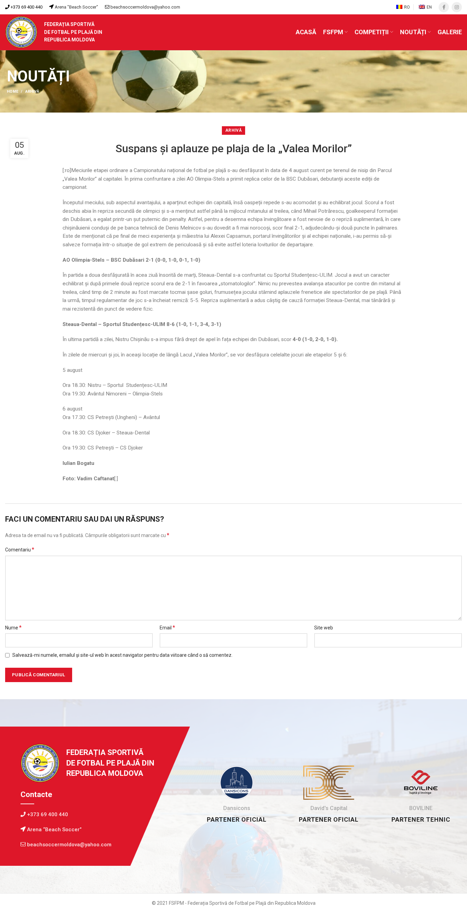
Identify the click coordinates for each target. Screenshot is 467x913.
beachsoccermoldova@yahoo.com (145, 7)
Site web (323, 627)
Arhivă (32, 91)
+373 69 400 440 (26, 7)
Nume (13, 627)
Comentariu (19, 549)
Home (12, 91)
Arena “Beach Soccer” (54, 829)
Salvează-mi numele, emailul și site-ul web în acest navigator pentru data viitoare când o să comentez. (122, 655)
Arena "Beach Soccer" (76, 7)
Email (167, 627)
